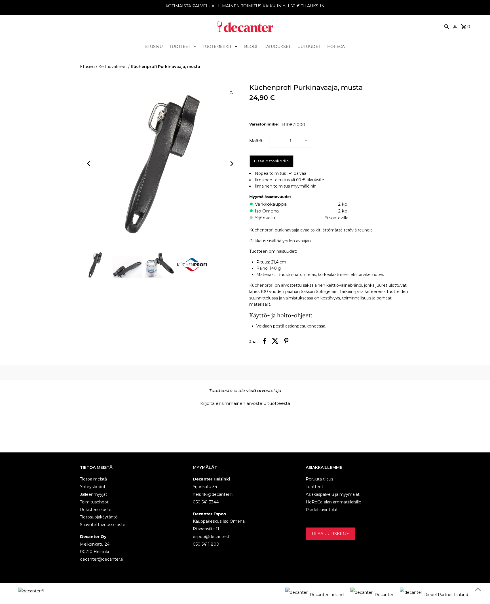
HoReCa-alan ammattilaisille (333, 502)
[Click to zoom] (231, 92)
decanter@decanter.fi (101, 559)
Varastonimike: (263, 124)
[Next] (231, 163)
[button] (245, 402)
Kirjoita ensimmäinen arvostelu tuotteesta (245, 403)
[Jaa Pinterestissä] (286, 342)
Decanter (384, 594)
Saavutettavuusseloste (102, 524)
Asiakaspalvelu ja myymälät (333, 494)
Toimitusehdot (94, 502)
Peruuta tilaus (319, 479)
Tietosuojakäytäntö (99, 517)
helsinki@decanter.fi (213, 494)
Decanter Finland (327, 594)
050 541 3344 (206, 502)
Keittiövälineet (112, 66)
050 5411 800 (206, 544)
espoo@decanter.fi (212, 536)
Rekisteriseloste (95, 509)
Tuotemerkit (217, 46)
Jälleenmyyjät (93, 494)
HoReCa (336, 46)
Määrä (255, 140)
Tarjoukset (277, 46)
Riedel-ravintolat (322, 509)
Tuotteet (180, 46)
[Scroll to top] (478, 589)
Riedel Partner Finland (446, 594)
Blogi (250, 46)
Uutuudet (308, 46)
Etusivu (154, 46)
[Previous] (89, 163)
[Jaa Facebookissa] (264, 342)
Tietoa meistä (93, 479)
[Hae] (446, 26)
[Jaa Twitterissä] (275, 342)
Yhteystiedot (92, 486)
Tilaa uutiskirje (330, 533)
